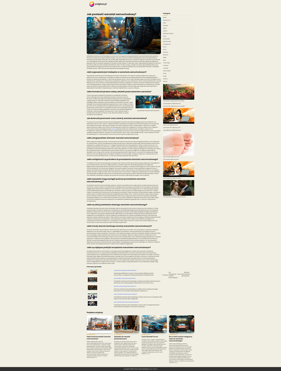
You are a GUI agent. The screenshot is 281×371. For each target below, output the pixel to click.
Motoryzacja (166, 39)
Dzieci (164, 23)
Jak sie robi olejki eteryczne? (170, 125)
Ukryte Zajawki (167, 71)
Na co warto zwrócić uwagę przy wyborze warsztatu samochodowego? (180, 339)
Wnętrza (165, 78)
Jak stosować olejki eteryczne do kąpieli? (174, 106)
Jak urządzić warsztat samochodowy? (125, 278)
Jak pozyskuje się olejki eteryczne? (172, 178)
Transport (165, 65)
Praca (164, 47)
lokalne (113, 129)
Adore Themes (153, 369)
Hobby (165, 28)
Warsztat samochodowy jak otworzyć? (125, 286)
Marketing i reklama (168, 33)
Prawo (164, 49)
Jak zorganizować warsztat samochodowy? (126, 302)
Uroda (164, 73)
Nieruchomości (167, 41)
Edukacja (165, 25)
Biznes (164, 17)
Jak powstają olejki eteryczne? (171, 157)
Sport (164, 60)
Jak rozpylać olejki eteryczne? (171, 159)
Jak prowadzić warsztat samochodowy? (125, 294)
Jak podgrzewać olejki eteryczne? (172, 130)
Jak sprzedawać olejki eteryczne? (172, 103)
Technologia (166, 63)
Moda (164, 36)
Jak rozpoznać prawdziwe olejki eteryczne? (174, 197)
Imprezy (165, 31)
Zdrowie (165, 81)
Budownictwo (166, 20)
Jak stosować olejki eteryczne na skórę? (173, 101)
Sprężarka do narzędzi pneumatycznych (122, 338)
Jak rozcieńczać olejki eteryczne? (172, 127)
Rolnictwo (165, 55)
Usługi (164, 76)
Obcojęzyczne (167, 44)
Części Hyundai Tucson (150, 337)
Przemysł (165, 52)
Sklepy (164, 57)
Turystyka (165, 68)
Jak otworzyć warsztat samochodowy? (125, 270)
